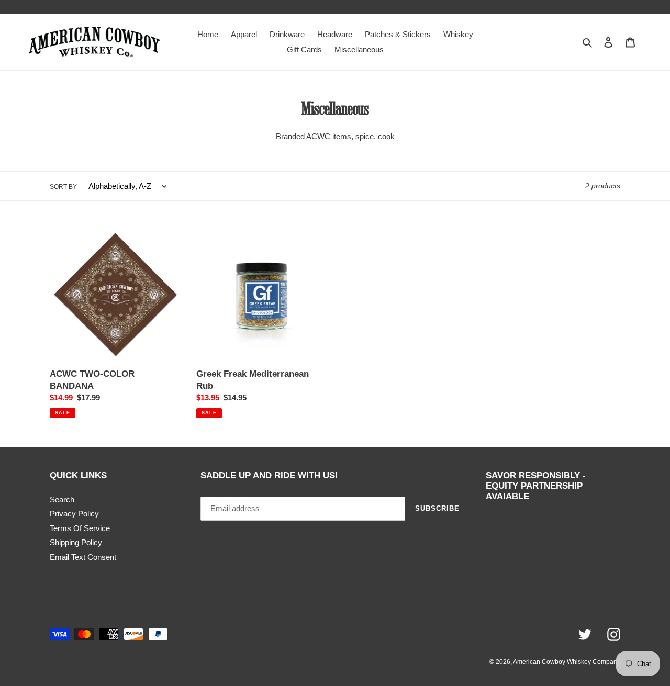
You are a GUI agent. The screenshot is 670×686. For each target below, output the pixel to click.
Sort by (63, 186)
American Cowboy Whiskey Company (566, 662)
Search (62, 499)
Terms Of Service (80, 528)
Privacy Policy (74, 513)
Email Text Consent (83, 557)
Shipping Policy (76, 542)
